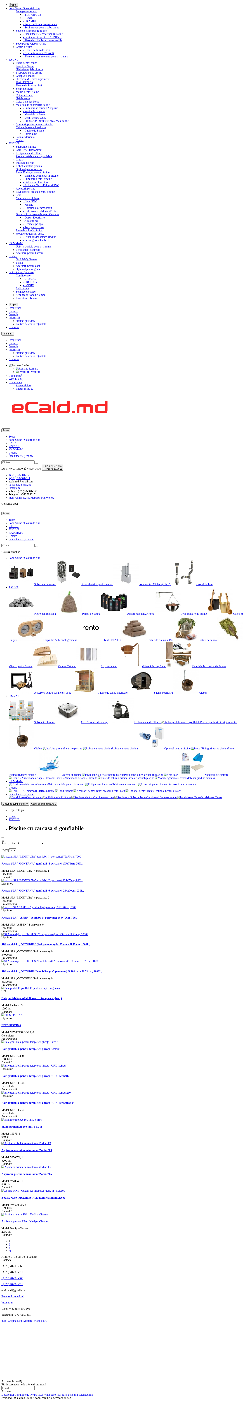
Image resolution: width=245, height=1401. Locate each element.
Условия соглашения (80, 1394)
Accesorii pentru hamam (29, 252)
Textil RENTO (24, 82)
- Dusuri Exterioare (34, 217)
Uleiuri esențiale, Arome (29, 69)
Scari (19, 194)
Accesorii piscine (25, 188)
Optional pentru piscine (29, 169)
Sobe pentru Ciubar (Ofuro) (31, 43)
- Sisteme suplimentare (35, 182)
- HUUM (28, 17)
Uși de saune (23, 98)
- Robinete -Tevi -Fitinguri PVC (41, 185)
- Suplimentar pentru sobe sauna (41, 27)
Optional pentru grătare (29, 269)
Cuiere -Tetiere (24, 95)
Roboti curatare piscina (29, 165)
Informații (14, 317)
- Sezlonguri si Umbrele (36, 240)
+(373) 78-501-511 (12, 1284)
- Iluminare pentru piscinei (38, 178)
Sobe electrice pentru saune (31, 30)
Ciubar (19, 140)
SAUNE (13, 59)
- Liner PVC (30, 201)
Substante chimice (26, 146)
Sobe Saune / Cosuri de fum (24, 8)
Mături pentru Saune (27, 91)
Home (12, 816)
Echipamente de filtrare (29, 153)
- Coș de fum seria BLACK (38, 53)
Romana (33, 368)
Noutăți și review (25, 320)
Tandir (19, 262)
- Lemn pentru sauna (34, 117)
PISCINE (14, 143)
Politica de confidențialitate (31, 324)
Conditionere (23, 275)
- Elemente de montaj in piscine (40, 175)
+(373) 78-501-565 (12, 1278)
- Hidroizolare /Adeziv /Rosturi (40, 211)
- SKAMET (30, 21)
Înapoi (13, 4)
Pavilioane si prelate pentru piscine (35, 191)
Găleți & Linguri (25, 75)
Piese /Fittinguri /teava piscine (33, 172)
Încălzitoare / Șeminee (21, 272)
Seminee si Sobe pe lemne (30, 294)
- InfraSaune (30, 133)
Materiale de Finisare (27, 198)
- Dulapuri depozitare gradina (39, 236)
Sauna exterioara (25, 137)
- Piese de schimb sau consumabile (42, 40)
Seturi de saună (24, 88)
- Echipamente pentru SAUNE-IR (42, 37)
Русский (34, 371)
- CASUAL (29, 278)
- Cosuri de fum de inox (36, 50)
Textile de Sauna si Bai (29, 85)
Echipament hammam (28, 249)
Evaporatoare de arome (29, 72)
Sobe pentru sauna (26, 11)
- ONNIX (28, 285)
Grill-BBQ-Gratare (26, 259)
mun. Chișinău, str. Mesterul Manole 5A (24, 1320)
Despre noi (15, 307)
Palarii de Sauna (25, 66)
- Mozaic (28, 204)
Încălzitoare (22, 288)
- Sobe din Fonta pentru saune (40, 24)
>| (10, 1250)
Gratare (13, 256)
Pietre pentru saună (26, 62)
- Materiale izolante (34, 114)
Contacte (14, 327)
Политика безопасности (52, 1394)
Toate (12, 436)
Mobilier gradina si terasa (30, 233)
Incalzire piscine (25, 162)
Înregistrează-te (24, 388)
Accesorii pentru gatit (28, 265)
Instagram (7, 1302)
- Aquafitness (30, 220)
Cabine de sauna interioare (31, 127)
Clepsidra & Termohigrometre (33, 79)
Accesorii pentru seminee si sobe (34, 124)
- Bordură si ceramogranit (37, 207)
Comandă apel (9, 503)
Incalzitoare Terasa (26, 298)
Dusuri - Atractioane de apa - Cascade (37, 214)
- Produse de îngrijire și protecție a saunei (46, 120)
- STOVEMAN (32, 14)
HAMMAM (16, 243)
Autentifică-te (23, 385)
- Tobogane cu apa (33, 227)
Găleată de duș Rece (27, 101)
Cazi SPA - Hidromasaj (29, 149)
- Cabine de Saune (33, 130)
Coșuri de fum (24, 46)
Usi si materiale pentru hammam (34, 246)
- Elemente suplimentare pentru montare (45, 56)
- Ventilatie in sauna (34, 111)
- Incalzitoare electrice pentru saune (43, 33)
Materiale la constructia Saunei (33, 104)
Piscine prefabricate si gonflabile (34, 156)
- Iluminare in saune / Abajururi (40, 108)
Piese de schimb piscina (29, 230)
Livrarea (13, 311)
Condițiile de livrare (26, 1394)
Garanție (13, 314)
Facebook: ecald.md (12, 1296)
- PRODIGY (30, 281)
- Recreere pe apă (33, 223)
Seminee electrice (26, 291)
